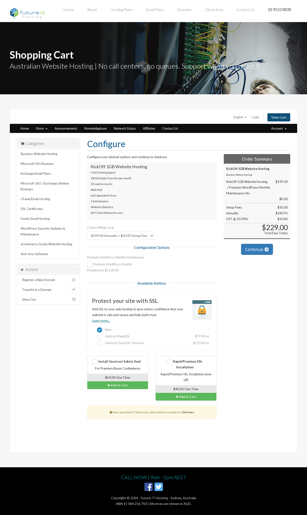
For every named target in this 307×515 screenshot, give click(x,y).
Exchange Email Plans (36, 173)
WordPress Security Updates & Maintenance (43, 231)
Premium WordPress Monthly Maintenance (115, 257)
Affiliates (149, 128)
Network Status (125, 128)
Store (40, 128)
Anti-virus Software (34, 254)
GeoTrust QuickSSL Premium (156, 343)
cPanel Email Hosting (35, 199)
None (156, 329)
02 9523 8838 (279, 9)
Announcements (66, 128)
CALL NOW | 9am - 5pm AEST (153, 477)
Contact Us (245, 9)
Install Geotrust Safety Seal (119, 361)
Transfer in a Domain (36, 290)
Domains (184, 9)
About (92, 9)
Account (277, 128)
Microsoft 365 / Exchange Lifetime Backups (45, 186)
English (239, 117)
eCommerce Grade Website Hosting (46, 244)
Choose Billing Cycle (100, 227)
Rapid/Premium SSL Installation (187, 364)
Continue (255, 249)
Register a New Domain (38, 280)
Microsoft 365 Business (37, 164)
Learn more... (101, 321)
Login (255, 117)
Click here (188, 412)
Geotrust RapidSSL (156, 336)
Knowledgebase (95, 128)
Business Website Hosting (39, 154)
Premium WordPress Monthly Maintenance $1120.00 (109, 267)
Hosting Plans (121, 9)
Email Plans (155, 9)
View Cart (278, 117)
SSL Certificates (32, 209)
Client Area (214, 9)
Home (68, 9)
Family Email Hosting (35, 219)
